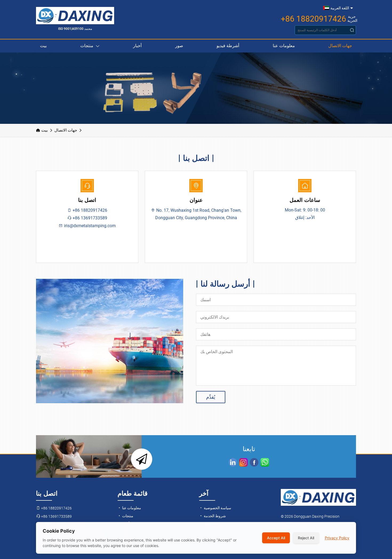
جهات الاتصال (340, 45)
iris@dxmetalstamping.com (89, 225)
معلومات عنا (284, 45)
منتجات (86, 45)
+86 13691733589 (89, 218)
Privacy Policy (337, 538)
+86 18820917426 (313, 19)
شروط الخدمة (214, 516)
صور (179, 45)
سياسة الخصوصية (217, 508)
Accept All (276, 538)
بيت (43, 45)
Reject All (306, 538)
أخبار (137, 45)
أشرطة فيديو (228, 45)
